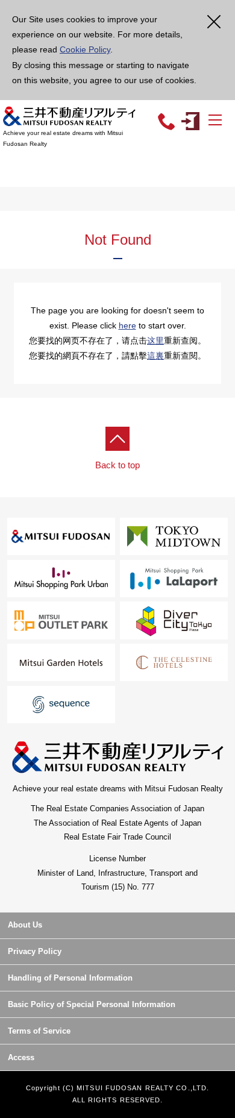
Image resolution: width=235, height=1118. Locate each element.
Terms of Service (39, 1030)
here (127, 325)
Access (21, 1057)
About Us (25, 924)
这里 (155, 340)
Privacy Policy (34, 951)
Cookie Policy (85, 49)
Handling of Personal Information (70, 977)
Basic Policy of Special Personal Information (91, 1004)
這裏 (155, 355)
